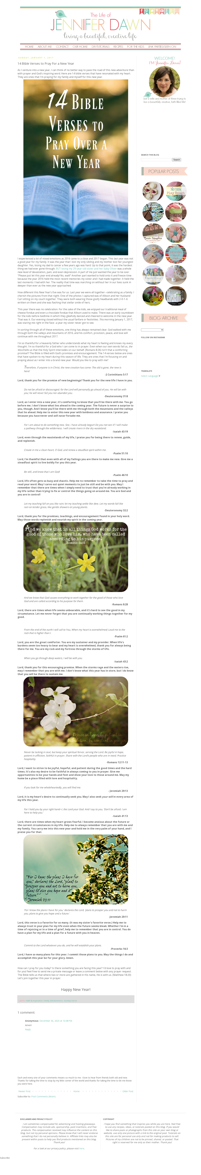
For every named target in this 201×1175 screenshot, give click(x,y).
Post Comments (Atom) (43, 1096)
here (81, 1148)
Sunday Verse (70, 1000)
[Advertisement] (164, 128)
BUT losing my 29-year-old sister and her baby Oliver (86, 268)
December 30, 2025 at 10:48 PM (55, 1020)
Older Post (127, 1091)
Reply (28, 1029)
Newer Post (24, 1091)
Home (76, 1091)
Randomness (56, 1000)
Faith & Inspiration (34, 1000)
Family (46, 1000)
